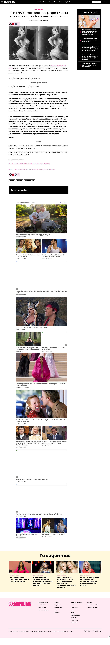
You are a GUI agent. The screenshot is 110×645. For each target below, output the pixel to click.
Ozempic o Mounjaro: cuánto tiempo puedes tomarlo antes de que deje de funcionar (89, 32)
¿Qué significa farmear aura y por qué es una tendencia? (89, 65)
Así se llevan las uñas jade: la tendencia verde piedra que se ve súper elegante (90, 57)
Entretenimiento (42, 2)
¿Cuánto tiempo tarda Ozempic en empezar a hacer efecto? (89, 40)
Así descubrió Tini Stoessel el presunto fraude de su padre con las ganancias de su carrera (43, 581)
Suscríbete (96, 2)
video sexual (29, 181)
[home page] (9, 2)
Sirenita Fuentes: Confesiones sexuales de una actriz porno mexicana (32, 169)
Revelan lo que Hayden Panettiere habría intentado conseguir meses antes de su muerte (89, 581)
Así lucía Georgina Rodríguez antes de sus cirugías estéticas (19, 579)
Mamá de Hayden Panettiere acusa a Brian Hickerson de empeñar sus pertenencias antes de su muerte (66, 582)
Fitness (61, 2)
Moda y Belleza (52, 2)
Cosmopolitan (44, 20)
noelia (19, 181)
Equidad (67, 2)
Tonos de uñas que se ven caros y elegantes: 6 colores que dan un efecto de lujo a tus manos (90, 48)
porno (12, 181)
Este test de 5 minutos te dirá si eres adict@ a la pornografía (29, 163)
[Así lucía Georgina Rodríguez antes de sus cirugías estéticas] (20, 567)
